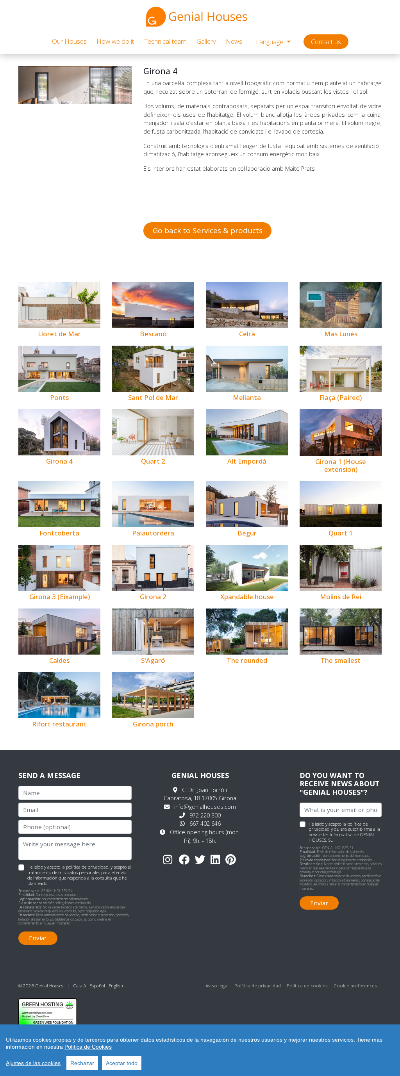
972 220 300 (205, 815)
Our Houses (69, 41)
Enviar (38, 938)
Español (97, 986)
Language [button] (270, 41)
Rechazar (82, 1063)
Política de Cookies (88, 1047)
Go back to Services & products (207, 230)
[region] (200, 1050)
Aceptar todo (122, 1063)
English (116, 986)
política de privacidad (87, 867)
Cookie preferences (355, 986)
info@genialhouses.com (205, 806)
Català (79, 986)
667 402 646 (205, 823)
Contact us (326, 41)
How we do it (115, 41)
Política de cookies (307, 986)
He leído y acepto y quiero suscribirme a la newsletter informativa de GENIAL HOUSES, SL (344, 832)
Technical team (165, 41)
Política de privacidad (257, 986)
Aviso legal (217, 986)
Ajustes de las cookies (33, 1063)
